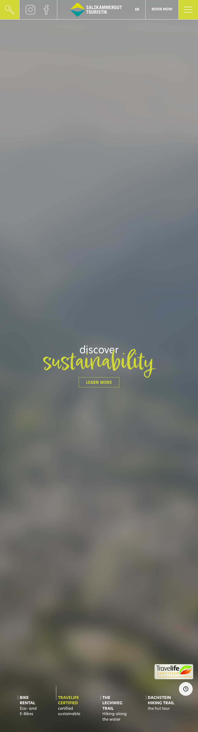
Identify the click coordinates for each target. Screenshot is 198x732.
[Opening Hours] (186, 689)
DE (137, 10)
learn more (99, 382)
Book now (162, 9)
